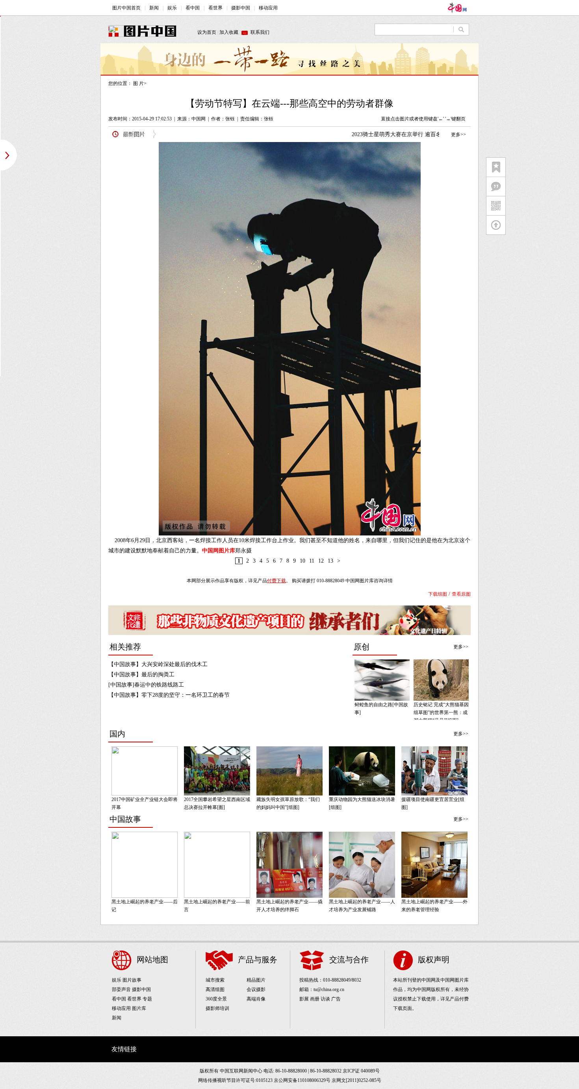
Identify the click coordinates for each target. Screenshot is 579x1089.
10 (302, 561)
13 (330, 561)
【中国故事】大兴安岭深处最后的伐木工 (158, 664)
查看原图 (461, 594)
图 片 (138, 83)
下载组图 (437, 594)
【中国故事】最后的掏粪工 (141, 674)
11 (311, 561)
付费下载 (276, 580)
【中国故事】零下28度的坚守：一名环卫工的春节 (169, 695)
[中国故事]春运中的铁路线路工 (146, 685)
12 (321, 561)
